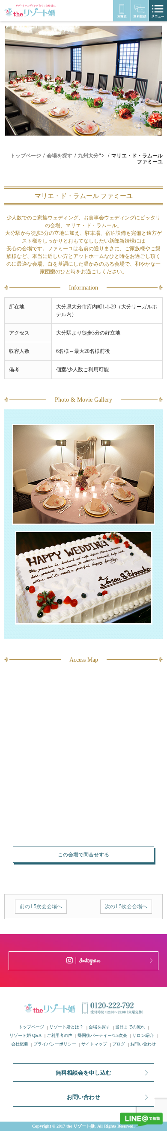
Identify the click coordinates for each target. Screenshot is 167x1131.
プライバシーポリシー (54, 1044)
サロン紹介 (143, 1035)
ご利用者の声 (59, 1035)
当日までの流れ (130, 1026)
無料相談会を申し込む (83, 1072)
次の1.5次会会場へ (126, 906)
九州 (83, 156)
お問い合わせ (143, 1044)
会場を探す (99, 1026)
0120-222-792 (122, 10)
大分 (93, 156)
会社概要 (19, 1044)
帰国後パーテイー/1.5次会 (102, 1035)
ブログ (118, 1044)
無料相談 (140, 10)
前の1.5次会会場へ (41, 906)
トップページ (31, 1026)
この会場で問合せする (83, 855)
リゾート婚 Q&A (25, 1035)
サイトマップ (94, 1044)
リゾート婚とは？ (66, 1026)
